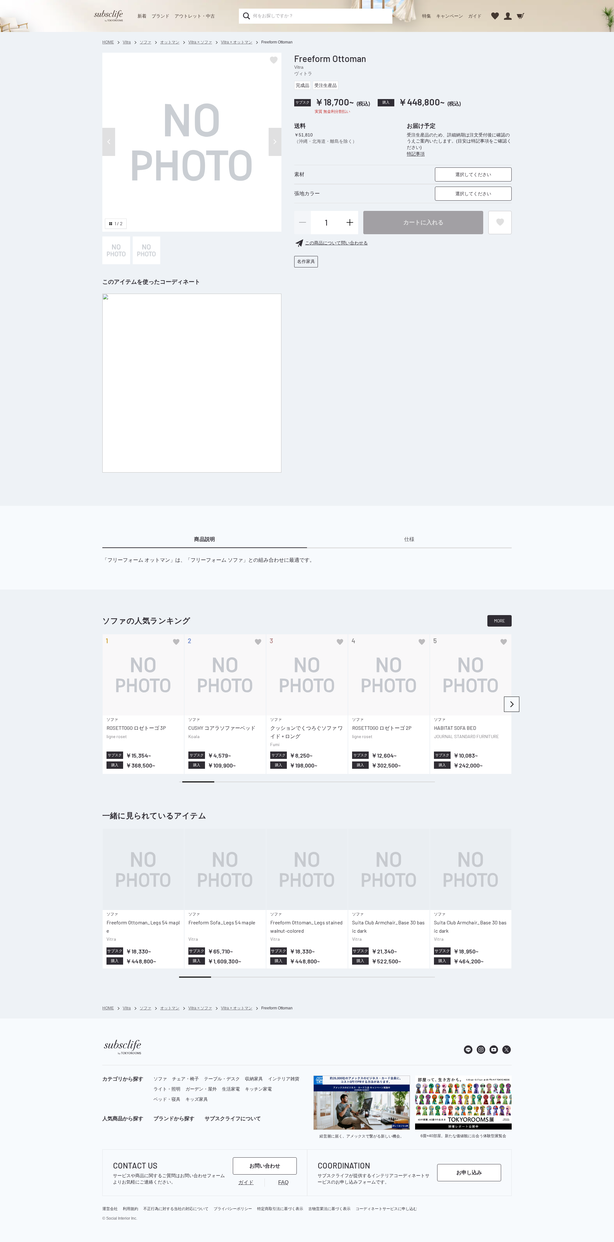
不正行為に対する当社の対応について (176, 1209)
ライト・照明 (167, 1089)
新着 (142, 16)
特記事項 (416, 153)
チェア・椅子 (185, 1078)
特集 (426, 16)
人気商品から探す (122, 1118)
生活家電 (231, 1089)
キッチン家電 (258, 1089)
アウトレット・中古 (195, 16)
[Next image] (275, 142)
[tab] (204, 539)
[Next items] (511, 704)
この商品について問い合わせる (336, 242)
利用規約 (130, 1209)
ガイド (475, 16)
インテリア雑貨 (283, 1078)
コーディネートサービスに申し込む (386, 1209)
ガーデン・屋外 (201, 1089)
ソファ (160, 1078)
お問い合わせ (264, 1166)
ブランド (160, 16)
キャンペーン (449, 16)
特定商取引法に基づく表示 (280, 1209)
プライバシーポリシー (233, 1209)
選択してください (473, 174)
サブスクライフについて (233, 1118)
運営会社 (110, 1209)
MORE (499, 620)
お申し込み (469, 1172)
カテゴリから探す (122, 1079)
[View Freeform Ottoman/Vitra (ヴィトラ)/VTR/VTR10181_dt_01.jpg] (147, 250)
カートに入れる (423, 222)
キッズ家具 (196, 1099)
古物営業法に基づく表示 (329, 1209)
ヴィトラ (303, 73)
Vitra (298, 67)
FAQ (283, 1182)
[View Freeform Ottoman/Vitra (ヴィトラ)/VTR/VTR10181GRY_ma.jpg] (116, 250)
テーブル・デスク (222, 1078)
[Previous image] (108, 142)
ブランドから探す (174, 1118)
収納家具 (254, 1078)
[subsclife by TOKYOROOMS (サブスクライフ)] (108, 16)
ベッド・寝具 (167, 1099)
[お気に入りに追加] (176, 642)
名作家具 (306, 261)
